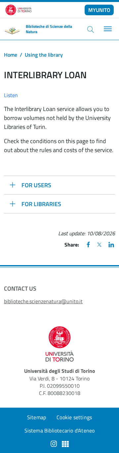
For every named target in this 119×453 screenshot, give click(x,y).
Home (10, 55)
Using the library (44, 55)
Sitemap (36, 417)
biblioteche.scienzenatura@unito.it (43, 301)
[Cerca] (90, 29)
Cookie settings (74, 417)
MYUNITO (99, 10)
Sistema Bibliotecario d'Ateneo (59, 430)
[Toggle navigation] (107, 29)
